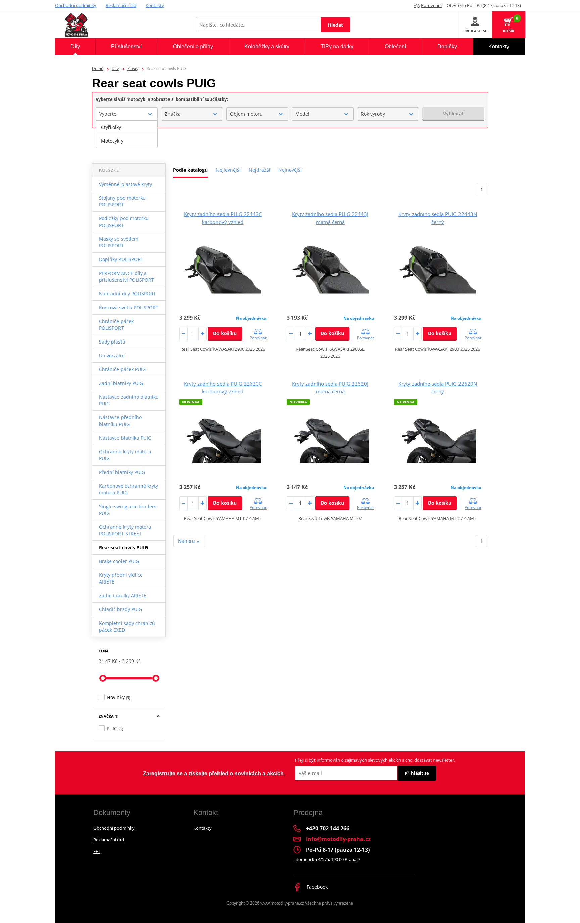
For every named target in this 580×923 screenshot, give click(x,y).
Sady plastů (112, 341)
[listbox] (127, 134)
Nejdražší (259, 170)
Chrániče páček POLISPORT (116, 324)
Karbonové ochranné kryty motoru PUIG (128, 489)
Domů (97, 68)
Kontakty (155, 5)
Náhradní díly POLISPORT (127, 293)
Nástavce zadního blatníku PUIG (129, 400)
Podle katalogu (190, 170)
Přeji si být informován (317, 760)
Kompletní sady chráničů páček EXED (127, 626)
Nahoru (187, 541)
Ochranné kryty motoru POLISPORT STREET (125, 530)
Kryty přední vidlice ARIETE (121, 578)
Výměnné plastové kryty (125, 184)
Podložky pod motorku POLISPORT (124, 221)
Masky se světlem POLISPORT (118, 242)
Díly (115, 68)
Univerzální (112, 355)
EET (96, 851)
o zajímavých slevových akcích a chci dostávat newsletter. (375, 760)
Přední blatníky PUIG (122, 472)
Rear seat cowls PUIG (123, 547)
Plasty (132, 68)
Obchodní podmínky (75, 5)
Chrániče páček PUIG (122, 369)
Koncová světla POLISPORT (128, 307)
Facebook (316, 887)
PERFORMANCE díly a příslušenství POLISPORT (126, 276)
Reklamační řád (121, 5)
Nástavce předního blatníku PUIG (120, 420)
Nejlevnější (228, 170)
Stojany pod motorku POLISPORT (122, 201)
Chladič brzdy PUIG (120, 609)
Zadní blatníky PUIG (121, 383)
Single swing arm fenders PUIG (127, 509)
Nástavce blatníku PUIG (125, 438)
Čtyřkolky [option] (111, 127)
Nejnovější (290, 170)
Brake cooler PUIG (119, 561)
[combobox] (127, 114)
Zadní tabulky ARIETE (122, 595)
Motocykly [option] (112, 140)
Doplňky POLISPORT (121, 259)
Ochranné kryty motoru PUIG (125, 454)
